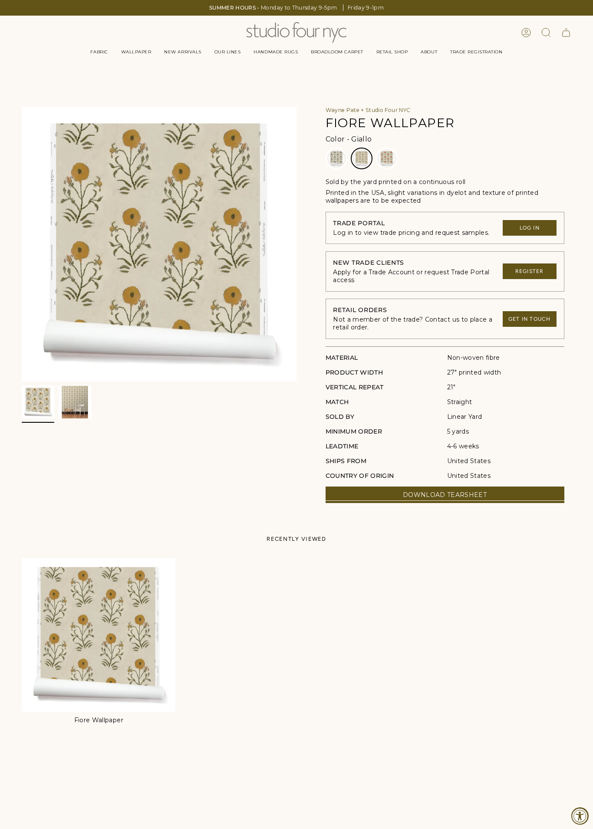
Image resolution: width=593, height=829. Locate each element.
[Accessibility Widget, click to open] (580, 816)
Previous (21, 244)
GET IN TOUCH (529, 319)
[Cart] (566, 32)
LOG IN (530, 228)
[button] (99, 52)
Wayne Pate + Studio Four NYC (368, 110)
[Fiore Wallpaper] (98, 635)
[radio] (336, 158)
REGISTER (529, 271)
